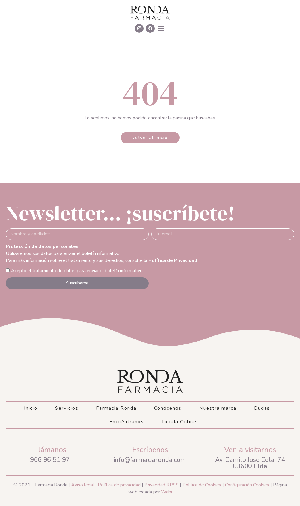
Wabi (166, 492)
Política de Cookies (202, 485)
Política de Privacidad (173, 260)
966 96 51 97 (50, 459)
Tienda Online (179, 421)
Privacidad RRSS (161, 485)
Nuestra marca (217, 408)
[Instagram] (139, 28)
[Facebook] (150, 28)
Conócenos (168, 408)
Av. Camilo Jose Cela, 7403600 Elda (250, 463)
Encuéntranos (126, 421)
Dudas (262, 408)
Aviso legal (82, 485)
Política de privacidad (119, 485)
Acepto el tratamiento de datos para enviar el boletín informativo (77, 270)
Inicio (31, 408)
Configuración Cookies (247, 485)
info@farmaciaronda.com (150, 459)
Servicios (67, 408)
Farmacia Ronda (116, 408)
